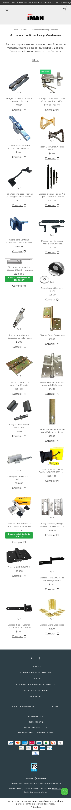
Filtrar (35, 60)
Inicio (15, 30)
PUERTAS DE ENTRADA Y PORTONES (35, 684)
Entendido (36, 807)
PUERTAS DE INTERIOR (35, 690)
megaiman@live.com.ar (35, 727)
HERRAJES (25, 30)
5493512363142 (35, 716)
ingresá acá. (57, 788)
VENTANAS (35, 696)
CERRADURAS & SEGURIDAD (35, 672)
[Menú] (7, 9)
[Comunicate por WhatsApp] (64, 791)
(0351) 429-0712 (35, 722)
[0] (63, 10)
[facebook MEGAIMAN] (39, 658)
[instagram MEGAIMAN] (31, 658)
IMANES (36, 678)
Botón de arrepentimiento (35, 792)
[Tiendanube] (35, 778)
